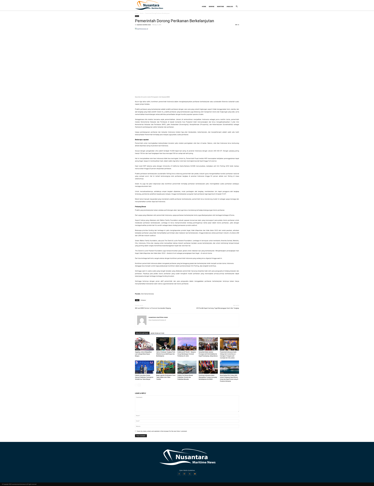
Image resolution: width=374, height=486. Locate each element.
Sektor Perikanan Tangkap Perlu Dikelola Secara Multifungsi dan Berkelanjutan (165, 354)
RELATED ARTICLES (142, 333)
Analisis (137, 349)
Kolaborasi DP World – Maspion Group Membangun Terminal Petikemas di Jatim (186, 354)
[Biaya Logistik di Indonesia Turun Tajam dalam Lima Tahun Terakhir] (165, 367)
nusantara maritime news (144, 24)
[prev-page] (136, 385)
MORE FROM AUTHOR (157, 333)
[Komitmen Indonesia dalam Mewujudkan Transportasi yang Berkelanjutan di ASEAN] (208, 367)
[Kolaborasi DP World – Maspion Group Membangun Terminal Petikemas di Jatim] (187, 343)
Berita (141, 13)
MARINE (211, 6)
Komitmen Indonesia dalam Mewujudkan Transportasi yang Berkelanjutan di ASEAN (208, 377)
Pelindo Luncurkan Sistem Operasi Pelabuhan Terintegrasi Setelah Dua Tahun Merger (144, 377)
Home (136, 13)
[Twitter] (190, 474)
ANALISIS (230, 6)
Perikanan (143, 300)
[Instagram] (184, 474)
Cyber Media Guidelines (187, 470)
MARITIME (220, 6)
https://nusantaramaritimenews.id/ (157, 320)
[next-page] (139, 385)
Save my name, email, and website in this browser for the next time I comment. (162, 431)
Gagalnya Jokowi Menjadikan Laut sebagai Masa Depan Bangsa (143, 354)
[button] (236, 7)
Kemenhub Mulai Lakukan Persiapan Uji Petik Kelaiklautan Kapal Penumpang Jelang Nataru (208, 354)
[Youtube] (195, 474)
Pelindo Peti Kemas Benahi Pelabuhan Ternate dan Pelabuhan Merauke (185, 377)
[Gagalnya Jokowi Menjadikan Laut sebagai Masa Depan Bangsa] (144, 343)
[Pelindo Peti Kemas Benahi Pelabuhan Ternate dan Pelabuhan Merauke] (187, 367)
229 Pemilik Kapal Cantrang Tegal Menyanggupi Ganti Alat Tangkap (217, 308)
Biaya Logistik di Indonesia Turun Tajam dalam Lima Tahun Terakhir (165, 377)
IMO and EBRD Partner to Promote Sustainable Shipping (153, 308)
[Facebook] (179, 474)
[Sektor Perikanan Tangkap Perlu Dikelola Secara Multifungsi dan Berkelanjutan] (165, 343)
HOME (204, 6)
